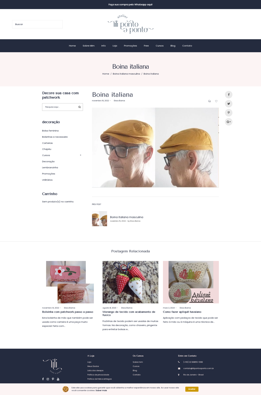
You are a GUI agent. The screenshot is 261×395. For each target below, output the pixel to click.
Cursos (46, 155)
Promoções (48, 173)
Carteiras (47, 143)
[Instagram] (48, 379)
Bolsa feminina (50, 130)
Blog (135, 370)
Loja (89, 362)
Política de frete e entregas (99, 379)
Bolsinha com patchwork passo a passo (67, 311)
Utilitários (47, 179)
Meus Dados (93, 366)
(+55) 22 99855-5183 (193, 362)
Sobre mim (138, 362)
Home (105, 73)
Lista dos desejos (95, 370)
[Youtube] (58, 379)
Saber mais (101, 390)
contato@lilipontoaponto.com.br (198, 368)
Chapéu (46, 149)
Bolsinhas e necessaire (55, 136)
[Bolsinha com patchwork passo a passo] (70, 282)
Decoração (48, 161)
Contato (136, 374)
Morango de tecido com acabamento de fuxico (129, 313)
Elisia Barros (118, 100)
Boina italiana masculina (126, 73)
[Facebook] (43, 379)
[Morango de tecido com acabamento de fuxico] (130, 282)
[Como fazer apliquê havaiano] (191, 282)
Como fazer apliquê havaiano (182, 311)
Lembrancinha (50, 167)
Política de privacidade (98, 374)
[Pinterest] (53, 379)
